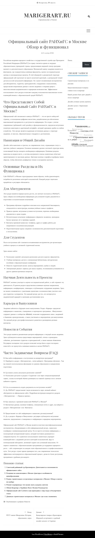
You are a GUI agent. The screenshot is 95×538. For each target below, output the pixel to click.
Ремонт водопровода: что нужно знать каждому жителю (27, 485)
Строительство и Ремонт (47, 20)
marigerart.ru (47, 15)
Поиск (70, 60)
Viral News (48, 534)
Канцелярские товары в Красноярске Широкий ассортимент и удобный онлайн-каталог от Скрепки (49, 516)
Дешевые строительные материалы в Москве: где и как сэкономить (31, 496)
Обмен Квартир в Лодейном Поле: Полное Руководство (27, 488)
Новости (27, 502)
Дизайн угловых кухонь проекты (79, 102)
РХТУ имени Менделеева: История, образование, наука (18, 515)
